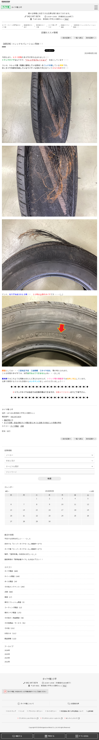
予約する (51, 736)
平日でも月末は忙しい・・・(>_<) (17, 538)
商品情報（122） (11, 638)
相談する (18, 736)
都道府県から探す (28, 26)
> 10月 (91, 491)
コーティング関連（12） (14, 607)
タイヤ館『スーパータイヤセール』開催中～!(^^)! (23, 549)
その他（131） (10, 628)
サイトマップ (11, 711)
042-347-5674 (33, 16)
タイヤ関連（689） (12, 571)
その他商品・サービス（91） (15, 623)
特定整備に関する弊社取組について (72, 711)
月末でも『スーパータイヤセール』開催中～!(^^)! (23, 544)
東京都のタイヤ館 (40, 26)
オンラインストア (71, 718)
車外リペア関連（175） (13, 612)
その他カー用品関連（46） (15, 618)
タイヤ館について (27, 703)
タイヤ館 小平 (16, 7)
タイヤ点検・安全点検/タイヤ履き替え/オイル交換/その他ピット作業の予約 (32, 422)
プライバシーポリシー (35, 711)
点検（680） (9, 592)
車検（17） (9, 597)
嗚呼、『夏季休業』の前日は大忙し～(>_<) (21, 554)
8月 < (7, 491)
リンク (22, 711)
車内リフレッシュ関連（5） (15, 602)
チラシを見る (83, 736)
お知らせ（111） (11, 633)
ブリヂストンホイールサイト (51, 718)
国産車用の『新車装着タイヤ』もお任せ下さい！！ (25, 559)
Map (66, 19)
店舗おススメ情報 (65, 26)
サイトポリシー (52, 711)
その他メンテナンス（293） (15, 586)
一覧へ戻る (78, 38)
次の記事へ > (91, 38)
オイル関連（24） (11, 581)
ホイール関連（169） (13, 576)
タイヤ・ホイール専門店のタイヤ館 (11, 26)
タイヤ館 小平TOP (52, 26)
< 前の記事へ (66, 38)
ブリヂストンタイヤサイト (27, 718)
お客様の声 (75, 703)
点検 (22, 426)
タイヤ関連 (14, 426)
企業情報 (90, 711)
